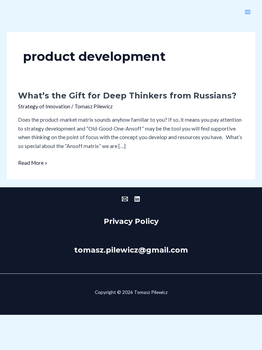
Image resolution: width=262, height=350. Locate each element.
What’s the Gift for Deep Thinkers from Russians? (127, 95)
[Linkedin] (137, 199)
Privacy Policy (131, 221)
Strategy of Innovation (44, 106)
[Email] (125, 199)
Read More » (32, 162)
